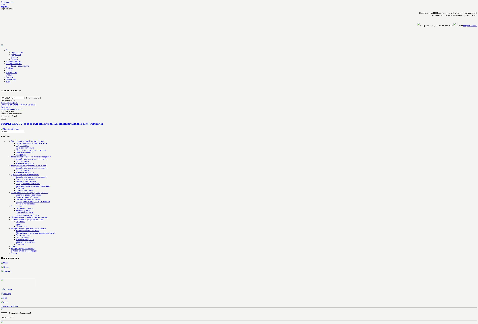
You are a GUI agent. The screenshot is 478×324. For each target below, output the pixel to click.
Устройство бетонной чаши (27, 231)
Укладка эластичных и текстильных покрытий (31, 157)
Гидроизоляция (22, 146)
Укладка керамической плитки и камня (27, 141)
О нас (8, 50)
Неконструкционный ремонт (28, 199)
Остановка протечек (24, 213)
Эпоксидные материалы (26, 181)
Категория (5, 107)
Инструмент (21, 154)
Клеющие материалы (25, 148)
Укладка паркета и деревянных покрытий (28, 166)
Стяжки (14, 246)
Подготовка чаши (23, 235)
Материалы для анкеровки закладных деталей (35, 233)
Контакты (10, 77)
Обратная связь (7, 2)
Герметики (20, 188)
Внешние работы (23, 210)
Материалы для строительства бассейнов (28, 228)
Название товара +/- (9, 102)
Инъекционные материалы (27, 215)
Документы (16, 55)
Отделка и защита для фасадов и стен (27, 219)
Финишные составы (24, 190)
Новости (14, 57)
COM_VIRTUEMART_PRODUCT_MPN (18, 105)
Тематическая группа (20, 66)
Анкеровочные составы (26, 204)
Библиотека (11, 79)
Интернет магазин (14, 61)
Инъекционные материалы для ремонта (33, 201)
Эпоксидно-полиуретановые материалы (33, 186)
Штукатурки (21, 226)
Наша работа (11, 73)
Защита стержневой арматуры (28, 195)
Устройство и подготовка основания (31, 159)
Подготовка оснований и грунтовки (31, 143)
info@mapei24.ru (470, 26)
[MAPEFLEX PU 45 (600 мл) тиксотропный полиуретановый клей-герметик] (10, 129)
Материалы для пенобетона (22, 249)
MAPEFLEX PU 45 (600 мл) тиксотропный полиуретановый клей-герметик (52, 123)
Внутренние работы (24, 208)
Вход (3, 4)
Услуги (9, 70)
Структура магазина (9, 306)
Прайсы (9, 68)
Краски (19, 224)
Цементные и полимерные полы (25, 175)
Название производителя (11, 109)
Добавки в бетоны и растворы (24, 251)
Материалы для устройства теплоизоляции (29, 217)
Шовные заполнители (25, 242)
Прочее (14, 253)
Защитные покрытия (24, 152)
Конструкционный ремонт (27, 197)
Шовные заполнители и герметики (31, 150)
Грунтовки (20, 222)
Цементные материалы (25, 179)
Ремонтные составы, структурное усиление (29, 193)
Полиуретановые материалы (28, 184)
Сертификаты (17, 52)
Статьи (9, 75)
